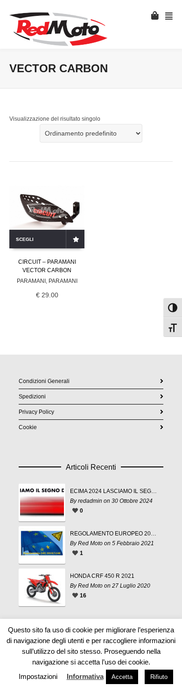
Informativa (85, 676)
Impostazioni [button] (38, 676)
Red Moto (90, 543)
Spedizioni (32, 396)
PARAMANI (31, 281)
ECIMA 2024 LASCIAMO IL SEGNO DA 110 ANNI (114, 491)
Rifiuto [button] (159, 676)
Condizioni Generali (44, 381)
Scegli (25, 239)
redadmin (90, 501)
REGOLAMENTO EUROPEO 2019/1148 (114, 533)
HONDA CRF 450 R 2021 (102, 576)
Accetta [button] (122, 676)
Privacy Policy (36, 412)
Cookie (28, 427)
